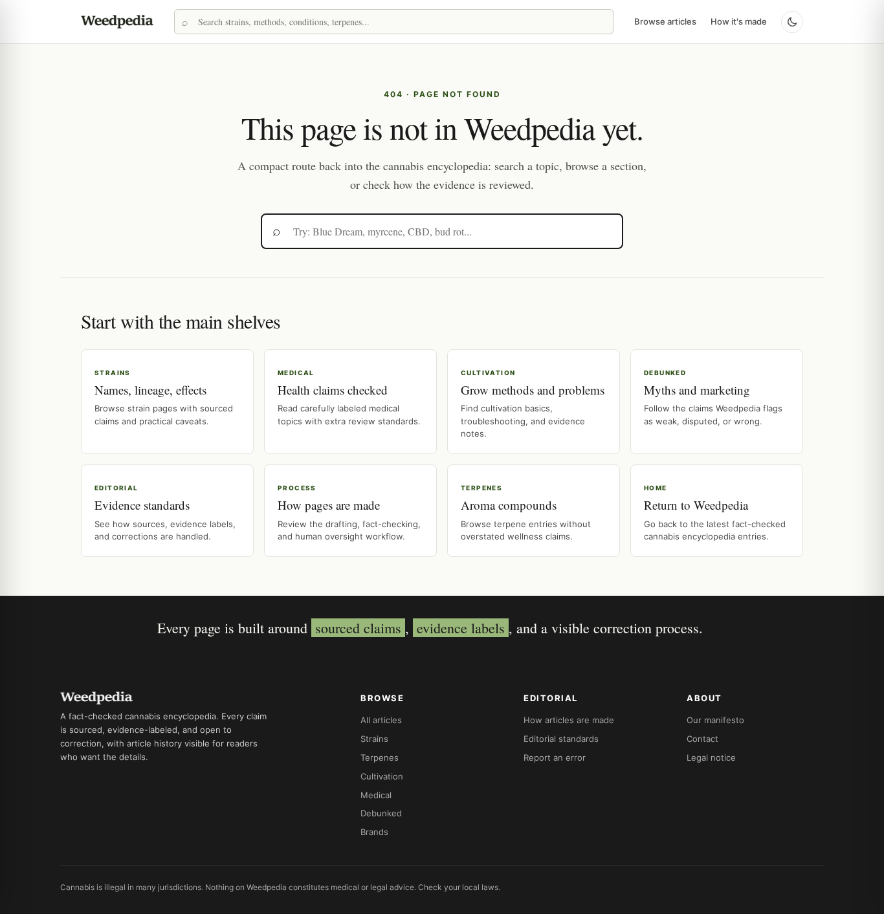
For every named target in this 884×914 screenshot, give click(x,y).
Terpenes (379, 757)
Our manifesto (715, 720)
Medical (376, 795)
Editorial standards (561, 739)
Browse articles (665, 21)
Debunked (381, 813)
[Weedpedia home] (117, 21)
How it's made (739, 21)
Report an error (555, 757)
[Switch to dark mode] (792, 22)
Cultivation (381, 776)
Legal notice (711, 757)
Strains (374, 739)
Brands (374, 832)
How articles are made (569, 720)
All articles (381, 720)
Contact (702, 739)
